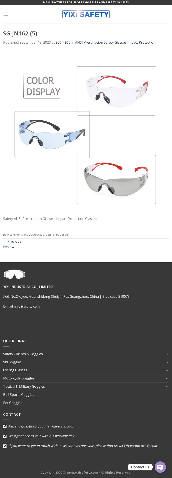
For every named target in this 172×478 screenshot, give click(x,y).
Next (9, 246)
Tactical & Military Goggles (24, 386)
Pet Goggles (12, 402)
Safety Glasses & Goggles (23, 354)
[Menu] (5, 14)
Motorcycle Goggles (18, 378)
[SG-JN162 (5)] (86, 133)
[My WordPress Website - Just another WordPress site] (86, 14)
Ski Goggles (12, 362)
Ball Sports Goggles (18, 394)
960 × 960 (63, 42)
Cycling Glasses (15, 370)
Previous (12, 241)
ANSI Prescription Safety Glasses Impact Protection (115, 42)
